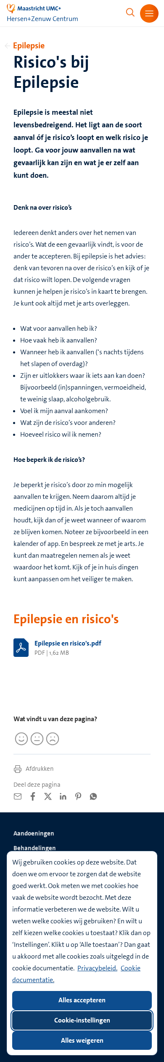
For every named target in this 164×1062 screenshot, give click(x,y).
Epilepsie (29, 45)
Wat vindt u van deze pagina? (55, 718)
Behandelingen (34, 848)
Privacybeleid (96, 968)
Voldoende (35, 739)
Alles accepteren (82, 1000)
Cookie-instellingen (82, 1020)
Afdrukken (39, 768)
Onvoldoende (51, 739)
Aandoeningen (33, 833)
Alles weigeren (82, 1040)
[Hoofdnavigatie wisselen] (149, 13)
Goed (20, 739)
